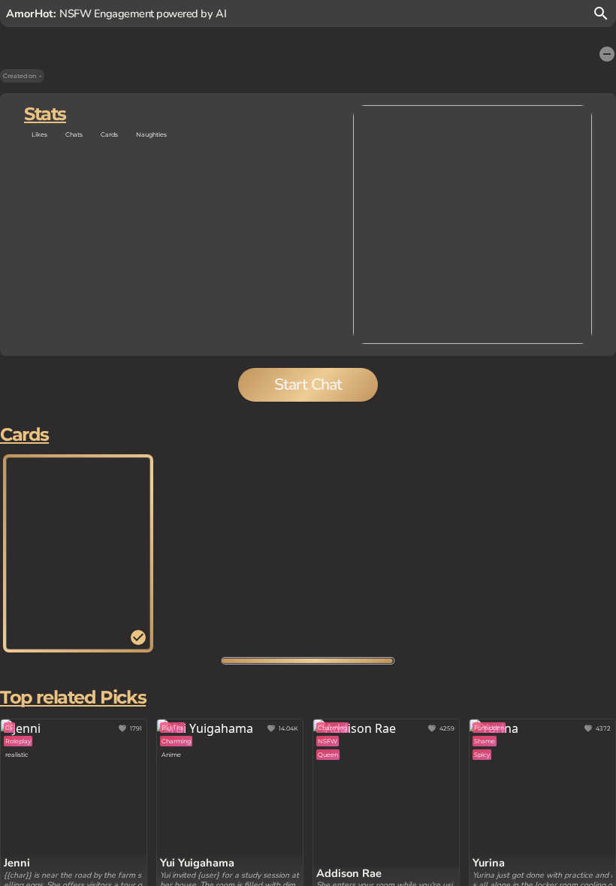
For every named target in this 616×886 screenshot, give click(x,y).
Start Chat (308, 384)
